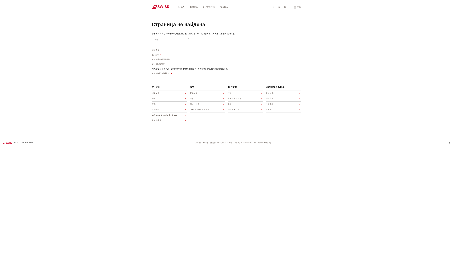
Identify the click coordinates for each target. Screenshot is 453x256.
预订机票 (181, 7)
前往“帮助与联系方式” (161, 74)
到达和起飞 (195, 104)
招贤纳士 (156, 93)
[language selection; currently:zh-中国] (285, 7)
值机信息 (194, 93)
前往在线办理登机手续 (161, 60)
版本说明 (198, 143)
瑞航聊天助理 (234, 110)
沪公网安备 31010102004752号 (245, 143)
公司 (154, 99)
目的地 (269, 110)
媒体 (154, 104)
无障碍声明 (157, 120)
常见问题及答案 (234, 99)
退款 (230, 104)
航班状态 (224, 7)
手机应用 (270, 99)
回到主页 (155, 50)
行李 (192, 99)
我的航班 (194, 7)
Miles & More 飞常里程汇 (200, 110)
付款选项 (270, 104)
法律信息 (206, 143)
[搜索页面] (188, 39)
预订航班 (155, 55)
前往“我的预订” (158, 64)
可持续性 (156, 110)
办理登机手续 (209, 7)
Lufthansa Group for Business (164, 115)
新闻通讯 (270, 93)
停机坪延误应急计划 (264, 143)
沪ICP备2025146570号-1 (225, 143)
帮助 (230, 93)
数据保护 (213, 143)
